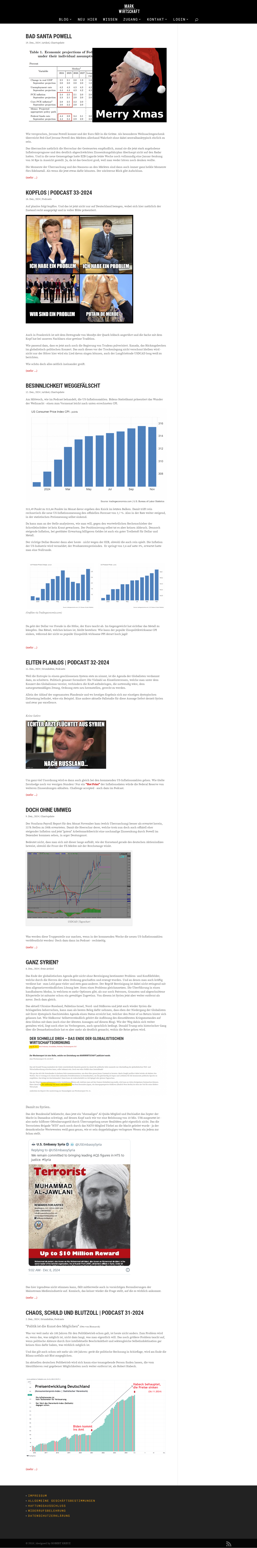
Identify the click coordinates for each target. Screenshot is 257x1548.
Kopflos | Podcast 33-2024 (59, 192)
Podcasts (47, 199)
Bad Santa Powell (49, 36)
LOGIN (179, 19)
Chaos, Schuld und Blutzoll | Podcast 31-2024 (85, 1312)
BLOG (64, 19)
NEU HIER (87, 19)
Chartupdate (57, 42)
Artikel (45, 42)
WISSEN (110, 19)
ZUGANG (130, 19)
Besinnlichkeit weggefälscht (63, 385)
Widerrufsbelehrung (47, 1510)
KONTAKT (155, 19)
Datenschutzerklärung (49, 1515)
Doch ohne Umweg (48, 809)
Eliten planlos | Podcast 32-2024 (67, 662)
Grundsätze (48, 669)
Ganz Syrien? (42, 962)
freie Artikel (47, 968)
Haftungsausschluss (47, 1505)
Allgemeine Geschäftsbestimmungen (61, 1500)
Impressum (37, 1495)
